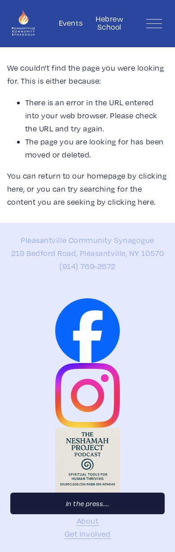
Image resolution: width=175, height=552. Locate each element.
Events (71, 22)
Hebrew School (109, 23)
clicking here (131, 201)
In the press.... (87, 503)
